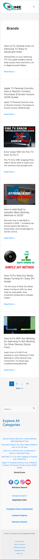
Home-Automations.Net (12, 533)
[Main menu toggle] (33, 6)
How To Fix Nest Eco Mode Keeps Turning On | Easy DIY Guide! (19, 278)
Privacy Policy (19, 541)
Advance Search (19, 496)
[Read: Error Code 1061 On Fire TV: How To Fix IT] (19, 136)
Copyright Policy (19, 550)
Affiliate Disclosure (19, 547)
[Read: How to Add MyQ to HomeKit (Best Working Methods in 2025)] (19, 194)
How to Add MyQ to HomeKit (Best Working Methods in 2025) (16, 212)
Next (19, 388)
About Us (19, 553)
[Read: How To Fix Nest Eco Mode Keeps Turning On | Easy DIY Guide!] (19, 260)
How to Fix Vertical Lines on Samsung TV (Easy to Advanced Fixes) (19, 49)
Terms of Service (19, 544)
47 (27, 383)
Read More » (9, 71)
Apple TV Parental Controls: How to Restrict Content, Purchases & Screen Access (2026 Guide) (19, 465)
